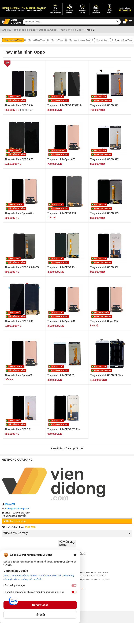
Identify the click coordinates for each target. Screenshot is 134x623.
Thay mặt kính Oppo (36, 40)
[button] (75, 555)
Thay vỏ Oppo (57, 40)
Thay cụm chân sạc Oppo (79, 40)
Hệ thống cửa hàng (15, 521)
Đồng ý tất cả (40, 604)
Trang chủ (5, 29)
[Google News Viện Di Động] (82, 597)
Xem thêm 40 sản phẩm (66, 448)
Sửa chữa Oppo (47, 29)
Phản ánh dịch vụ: (20, 527)
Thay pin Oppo (102, 40)
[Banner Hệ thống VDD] (67, 8)
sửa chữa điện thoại (25, 29)
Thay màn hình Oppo (71, 29)
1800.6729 (10, 504)
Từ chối (40, 614)
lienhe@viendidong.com (17, 508)
